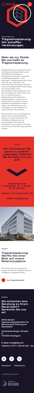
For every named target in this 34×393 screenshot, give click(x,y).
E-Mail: (13, 343)
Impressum (6, 365)
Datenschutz (19, 365)
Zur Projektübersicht (15, 280)
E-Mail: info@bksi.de (17, 198)
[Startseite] (8, 4)
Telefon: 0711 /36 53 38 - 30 (17, 193)
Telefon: (16, 346)
